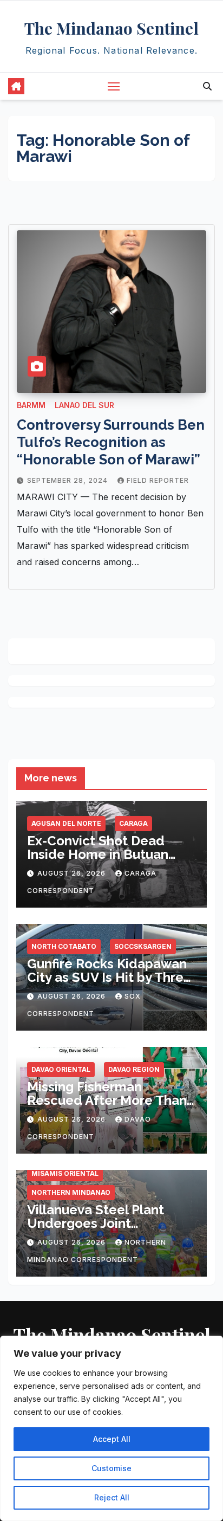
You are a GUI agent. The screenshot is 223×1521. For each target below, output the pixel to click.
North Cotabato (63, 946)
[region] (111, 1428)
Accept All (111, 1439)
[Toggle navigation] (114, 86)
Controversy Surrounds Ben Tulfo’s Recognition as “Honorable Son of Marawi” (111, 442)
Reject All (111, 1497)
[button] (207, 86)
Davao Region (134, 1069)
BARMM (31, 405)
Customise (111, 1468)
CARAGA (133, 823)
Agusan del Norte (66, 823)
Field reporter (158, 480)
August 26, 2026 (72, 873)
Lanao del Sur (84, 405)
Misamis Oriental (65, 1173)
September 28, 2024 (68, 480)
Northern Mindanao (70, 1192)
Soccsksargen (143, 946)
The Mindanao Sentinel (111, 28)
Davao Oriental (60, 1069)
